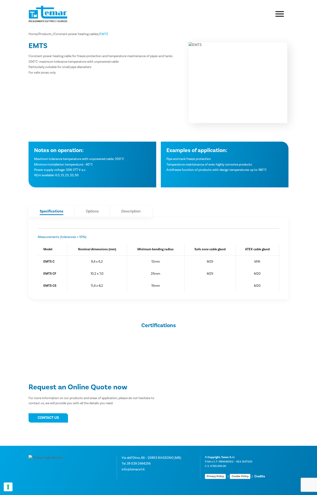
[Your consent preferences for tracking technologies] (8, 486)
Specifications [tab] (51, 211)
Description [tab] (131, 211)
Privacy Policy (215, 476)
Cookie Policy (240, 476)
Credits (259, 476)
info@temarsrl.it (133, 469)
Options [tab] (92, 211)
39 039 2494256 (139, 464)
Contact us (48, 417)
